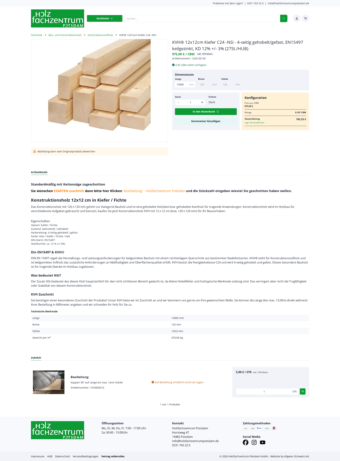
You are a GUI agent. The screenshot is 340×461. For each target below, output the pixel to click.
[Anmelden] (296, 18)
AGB (49, 456)
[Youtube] (262, 443)
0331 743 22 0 (255, 3)
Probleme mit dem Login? (228, 3)
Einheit (212, 96)
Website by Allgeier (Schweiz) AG (289, 456)
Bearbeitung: (80, 377)
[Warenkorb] (305, 18)
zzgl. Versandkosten (254, 122)
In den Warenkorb (204, 111)
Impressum (37, 456)
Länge (178, 78)
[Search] (283, 18)
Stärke (224, 78)
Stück (178, 96)
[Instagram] (254, 443)
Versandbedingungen (85, 456)
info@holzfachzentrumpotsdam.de (288, 3)
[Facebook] (245, 443)
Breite (201, 78)
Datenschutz (62, 456)
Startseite (36, 35)
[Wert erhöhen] (202, 102)
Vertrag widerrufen (112, 456)
